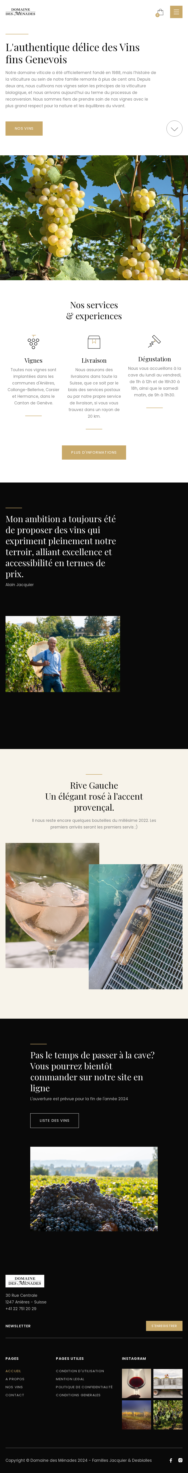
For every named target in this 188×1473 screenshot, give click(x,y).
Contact (15, 1395)
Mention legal (70, 1379)
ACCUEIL (13, 1371)
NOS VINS (24, 128)
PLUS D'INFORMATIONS (94, 452)
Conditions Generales (78, 1395)
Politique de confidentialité (84, 1387)
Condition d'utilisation (80, 1371)
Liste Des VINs (54, 1120)
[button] (160, 12)
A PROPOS (15, 1379)
